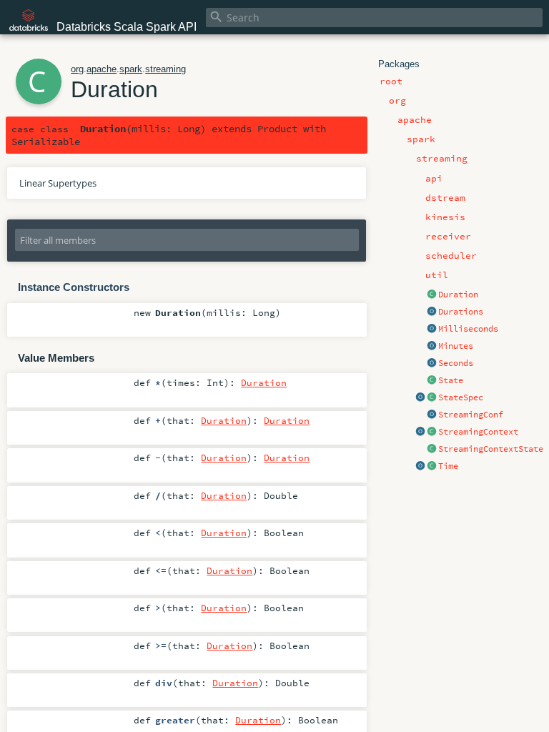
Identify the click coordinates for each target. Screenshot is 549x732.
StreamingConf (470, 415)
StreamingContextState (490, 449)
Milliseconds (468, 329)
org (77, 69)
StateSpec (460, 397)
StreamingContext (478, 432)
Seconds (455, 363)
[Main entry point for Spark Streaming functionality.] (431, 432)
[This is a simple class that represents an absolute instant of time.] (431, 467)
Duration (458, 295)
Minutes (455, 346)
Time (448, 466)
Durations (460, 312)
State (450, 380)
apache (101, 69)
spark (130, 69)
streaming (165, 69)
